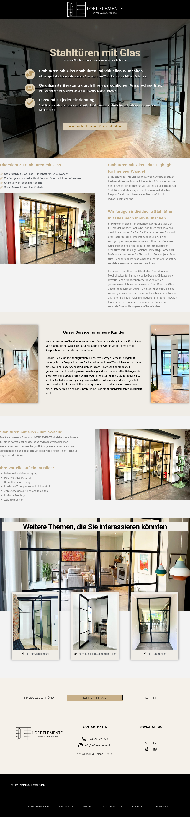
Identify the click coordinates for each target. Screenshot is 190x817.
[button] (95, 126)
